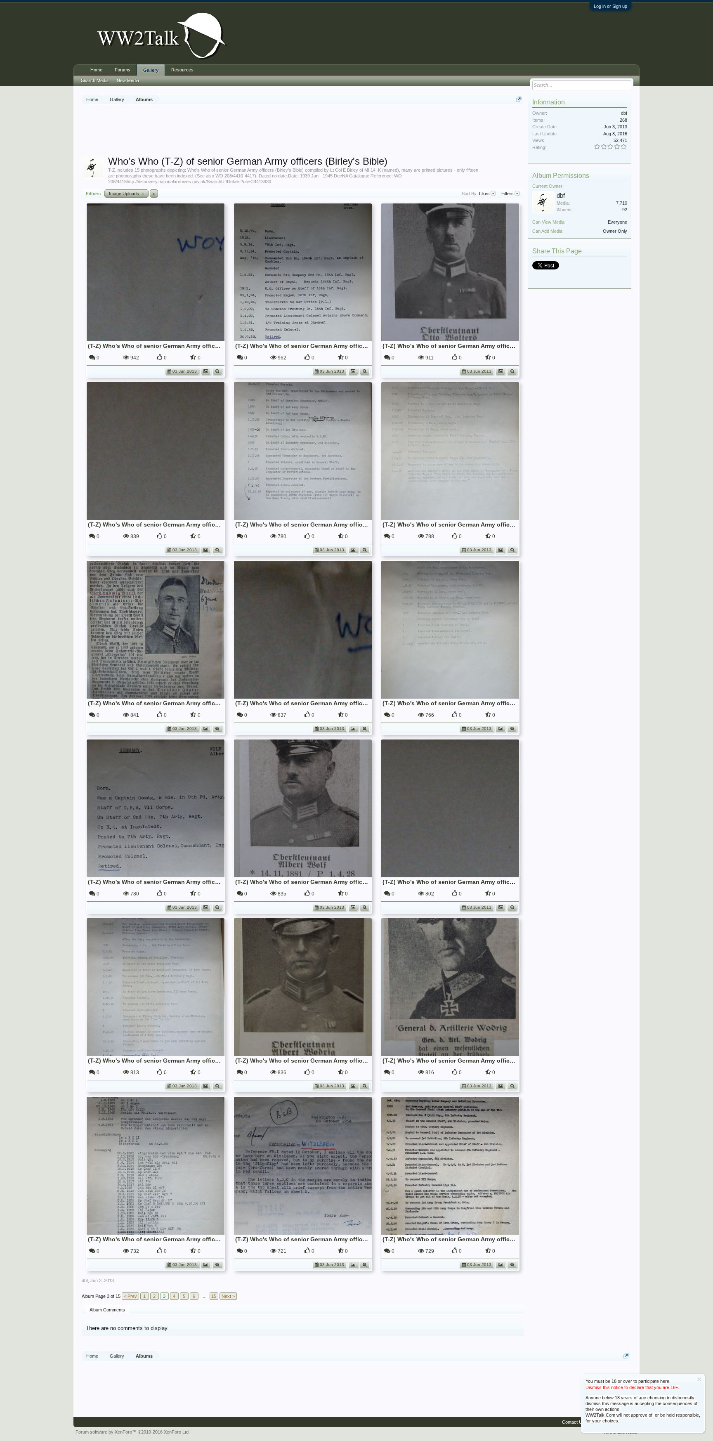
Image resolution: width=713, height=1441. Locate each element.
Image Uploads (126, 193)
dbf (85, 1280)
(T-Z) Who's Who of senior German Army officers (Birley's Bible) (177, 346)
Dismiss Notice (699, 1379)
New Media (128, 80)
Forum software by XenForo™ (133, 1431)
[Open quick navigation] (519, 99)
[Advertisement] (303, 131)
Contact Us (573, 1422)
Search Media (95, 80)
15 (213, 1296)
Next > (228, 1296)
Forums (122, 69)
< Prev (130, 1296)
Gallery (150, 70)
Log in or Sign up (610, 6)
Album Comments (107, 1309)
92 (624, 209)
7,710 (621, 203)
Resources (182, 69)
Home (96, 69)
